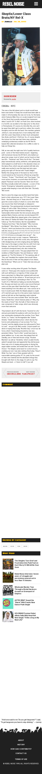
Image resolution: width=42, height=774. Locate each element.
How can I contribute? (21, 749)
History (21, 745)
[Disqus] (21, 418)
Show (25, 546)
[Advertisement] (21, 520)
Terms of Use (21, 759)
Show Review (10, 96)
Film (18, 546)
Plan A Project (28, 374)
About (21, 740)
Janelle (8, 21)
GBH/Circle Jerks (14, 374)
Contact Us (21, 753)
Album (5, 546)
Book (12, 546)
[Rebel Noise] (13, 5)
